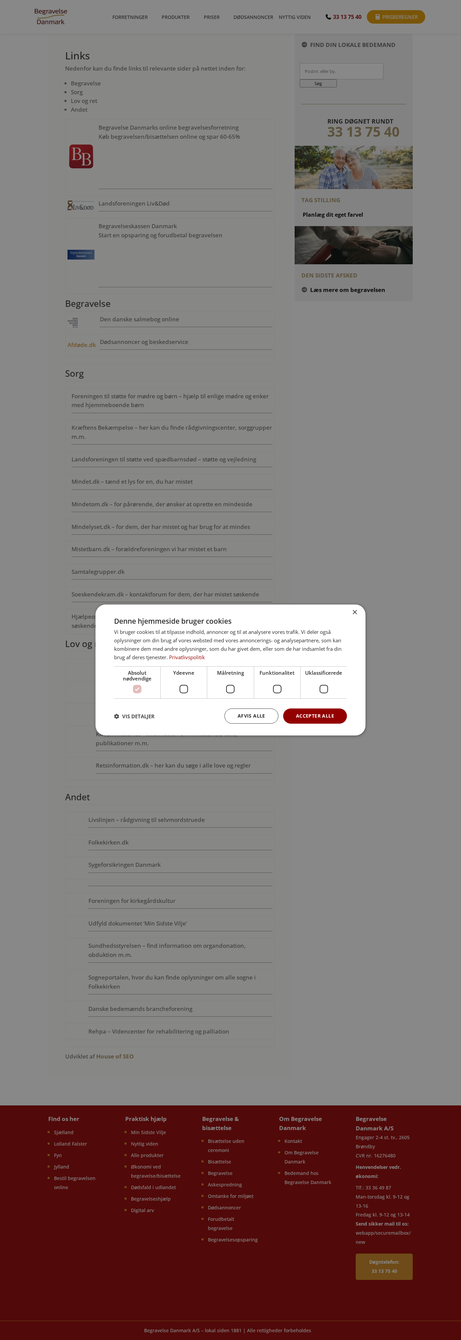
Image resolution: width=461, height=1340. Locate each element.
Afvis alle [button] (251, 716)
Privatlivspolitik (187, 657)
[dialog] (230, 670)
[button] (134, 716)
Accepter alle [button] (315, 716)
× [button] (354, 612)
